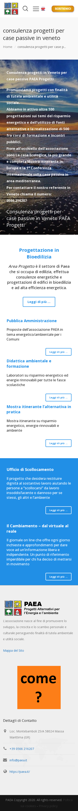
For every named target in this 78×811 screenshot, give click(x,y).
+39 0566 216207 (22, 749)
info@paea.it (18, 760)
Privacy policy (48, 806)
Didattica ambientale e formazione (28, 363)
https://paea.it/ (20, 772)
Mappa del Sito (13, 650)
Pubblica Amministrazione (31, 320)
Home (7, 46)
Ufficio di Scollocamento (30, 469)
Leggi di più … (39, 301)
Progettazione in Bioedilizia (39, 253)
